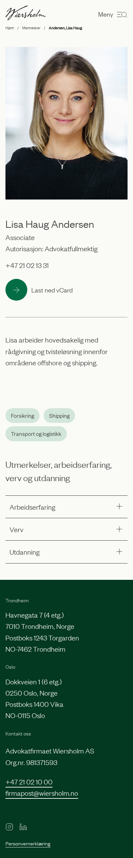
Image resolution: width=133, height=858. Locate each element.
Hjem (9, 28)
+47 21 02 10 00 (29, 781)
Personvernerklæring (27, 843)
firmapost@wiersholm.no (41, 792)
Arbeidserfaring (32, 506)
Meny (105, 14)
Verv (17, 529)
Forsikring (22, 415)
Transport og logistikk (36, 433)
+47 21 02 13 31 (27, 264)
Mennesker (31, 28)
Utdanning (25, 551)
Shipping (59, 415)
